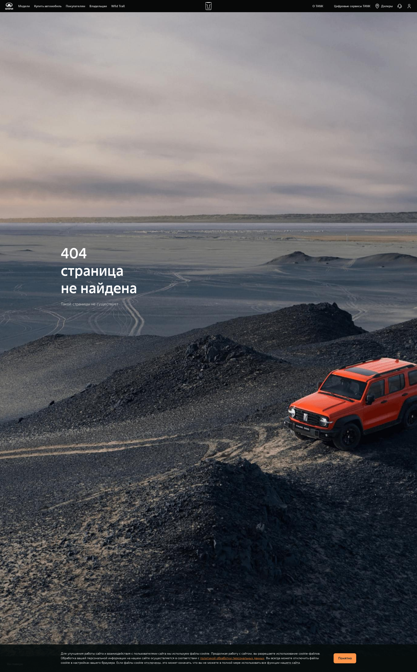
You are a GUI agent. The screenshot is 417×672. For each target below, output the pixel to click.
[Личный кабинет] (409, 6)
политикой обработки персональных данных (232, 658)
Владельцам (98, 6)
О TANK (318, 6)
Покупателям (75, 6)
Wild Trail (118, 6)
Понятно (345, 658)
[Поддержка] (399, 6)
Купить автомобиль (47, 6)
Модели (24, 6)
